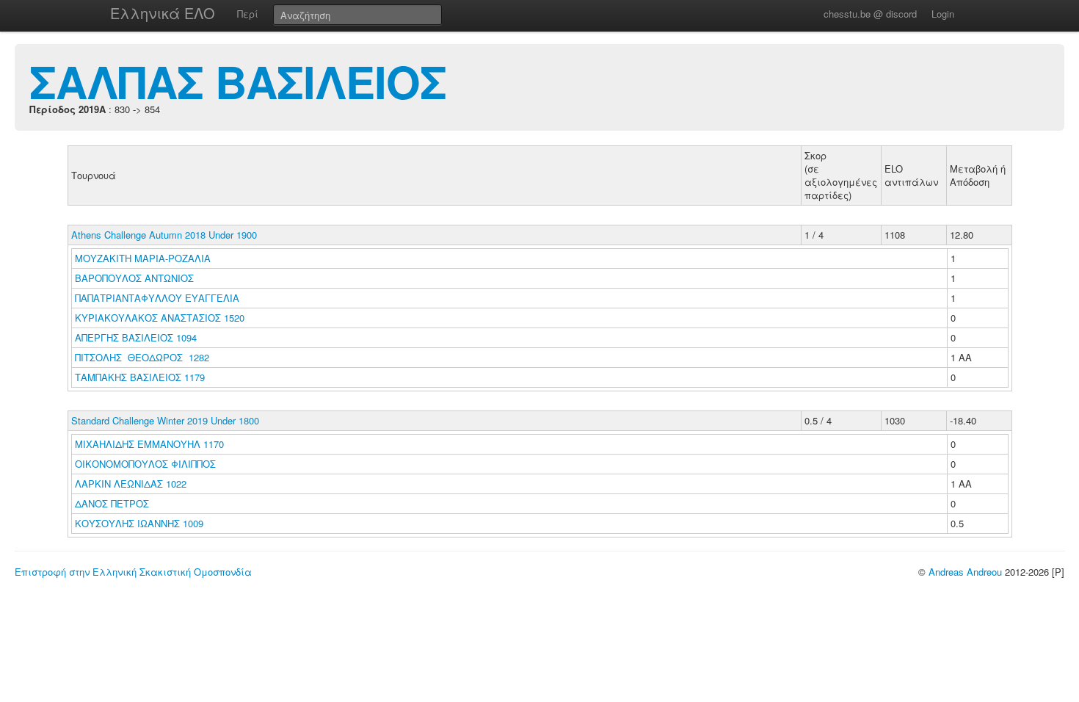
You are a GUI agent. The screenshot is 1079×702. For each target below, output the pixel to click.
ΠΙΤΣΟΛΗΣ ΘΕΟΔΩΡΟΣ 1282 (142, 357)
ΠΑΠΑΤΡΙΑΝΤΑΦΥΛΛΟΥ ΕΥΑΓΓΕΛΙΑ (158, 298)
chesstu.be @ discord (870, 14)
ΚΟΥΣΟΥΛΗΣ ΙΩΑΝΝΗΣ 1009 (139, 523)
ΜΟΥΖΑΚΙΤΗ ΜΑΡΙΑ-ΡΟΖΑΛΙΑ (144, 258)
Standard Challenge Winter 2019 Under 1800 (165, 420)
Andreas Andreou (965, 572)
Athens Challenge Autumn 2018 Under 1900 (164, 235)
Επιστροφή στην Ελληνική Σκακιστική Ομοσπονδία (133, 572)
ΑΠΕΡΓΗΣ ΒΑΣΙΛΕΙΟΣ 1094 (136, 337)
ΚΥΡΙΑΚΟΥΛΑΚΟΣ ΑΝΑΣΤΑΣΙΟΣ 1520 (159, 318)
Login (942, 14)
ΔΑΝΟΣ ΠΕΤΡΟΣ (113, 503)
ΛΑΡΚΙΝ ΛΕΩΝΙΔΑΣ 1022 (130, 484)
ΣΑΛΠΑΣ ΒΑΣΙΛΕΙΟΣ (237, 80)
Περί (247, 14)
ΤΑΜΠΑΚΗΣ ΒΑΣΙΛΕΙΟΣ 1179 (140, 377)
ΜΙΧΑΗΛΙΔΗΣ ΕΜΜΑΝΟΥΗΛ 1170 (149, 444)
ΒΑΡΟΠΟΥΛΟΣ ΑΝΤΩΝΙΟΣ (136, 278)
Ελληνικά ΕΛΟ (162, 12)
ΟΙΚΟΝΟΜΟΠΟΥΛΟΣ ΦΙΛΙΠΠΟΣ (147, 464)
